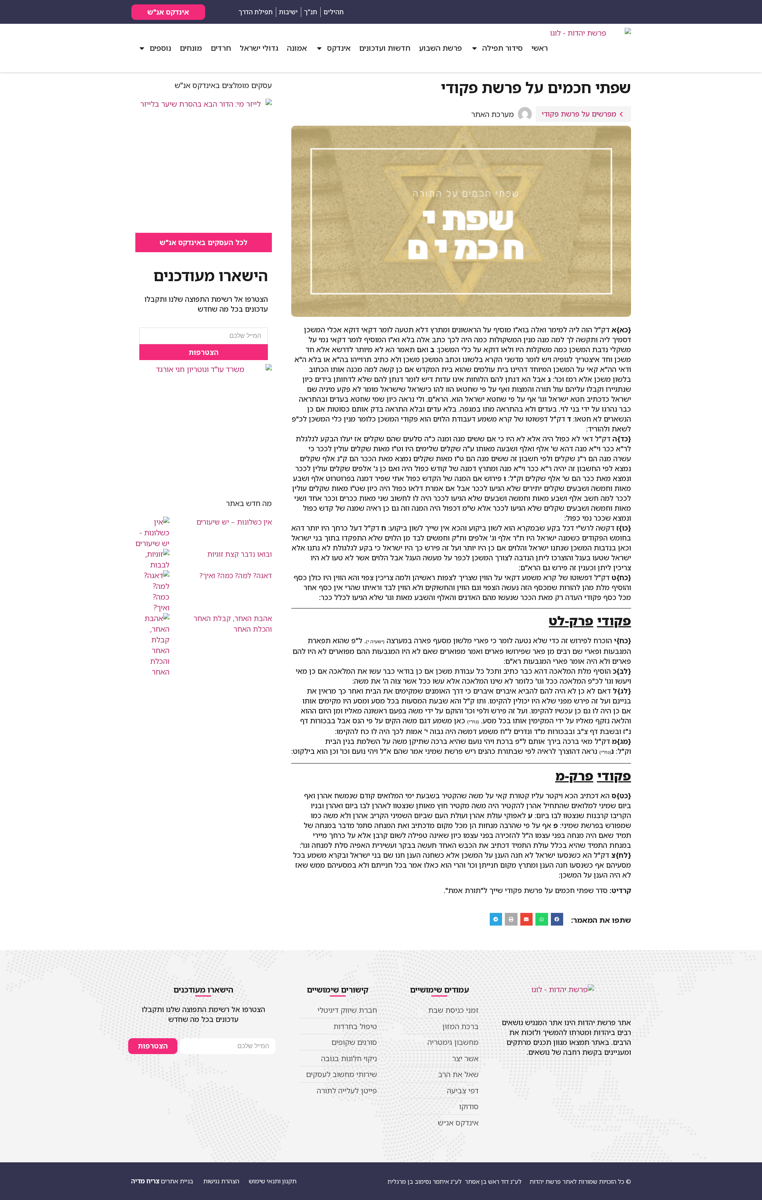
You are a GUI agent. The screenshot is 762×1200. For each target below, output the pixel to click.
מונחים (191, 48)
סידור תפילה (502, 48)
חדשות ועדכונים (384, 48)
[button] (557, 919)
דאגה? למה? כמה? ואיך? (236, 575)
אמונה (297, 48)
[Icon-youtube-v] (587, 11)
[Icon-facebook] (600, 11)
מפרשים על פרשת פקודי (579, 114)
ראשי (539, 48)
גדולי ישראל (259, 48)
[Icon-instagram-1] (573, 11)
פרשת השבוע (440, 48)
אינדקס (338, 48)
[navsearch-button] (623, 12)
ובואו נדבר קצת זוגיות (239, 554)
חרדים (221, 48)
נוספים (160, 48)
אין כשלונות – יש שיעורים (234, 522)
